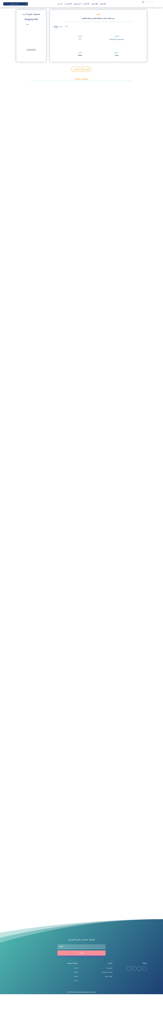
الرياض (35, 240)
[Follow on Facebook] (129, 968)
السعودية (35, 156)
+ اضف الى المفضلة (31, 49)
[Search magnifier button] (26, 3)
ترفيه (39, 902)
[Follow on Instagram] (139, 968)
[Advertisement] (81, 1015)
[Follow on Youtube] (144, 968)
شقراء (117, 55)
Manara (93, 992)
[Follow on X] (134, 968)
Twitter (80, 55)
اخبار (79, 39)
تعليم (39, 653)
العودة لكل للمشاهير (81, 69)
